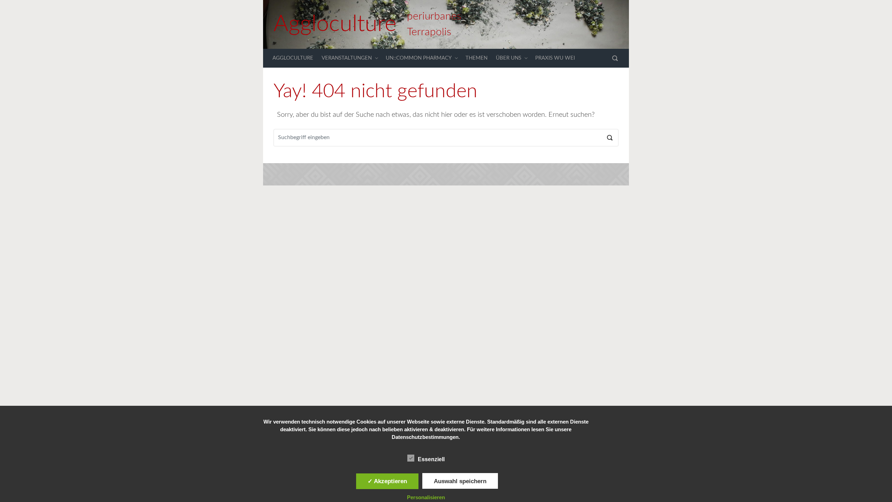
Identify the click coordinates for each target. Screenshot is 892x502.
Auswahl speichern (460, 481)
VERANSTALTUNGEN (347, 58)
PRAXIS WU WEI (555, 58)
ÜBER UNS (508, 58)
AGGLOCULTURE (292, 58)
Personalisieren (426, 497)
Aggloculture (335, 24)
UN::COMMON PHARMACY (419, 58)
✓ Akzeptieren (387, 481)
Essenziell (431, 459)
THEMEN (476, 58)
